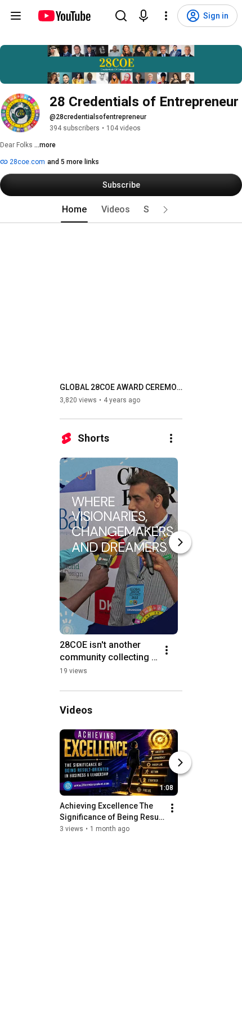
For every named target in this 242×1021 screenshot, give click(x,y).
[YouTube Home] (63, 15)
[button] (165, 209)
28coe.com (26, 162)
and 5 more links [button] (73, 162)
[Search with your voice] (143, 15)
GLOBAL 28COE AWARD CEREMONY (121, 387)
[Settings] (166, 15)
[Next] (180, 542)
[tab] (74, 209)
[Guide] (16, 15)
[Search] (121, 15)
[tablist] (121, 209)
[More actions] (171, 438)
